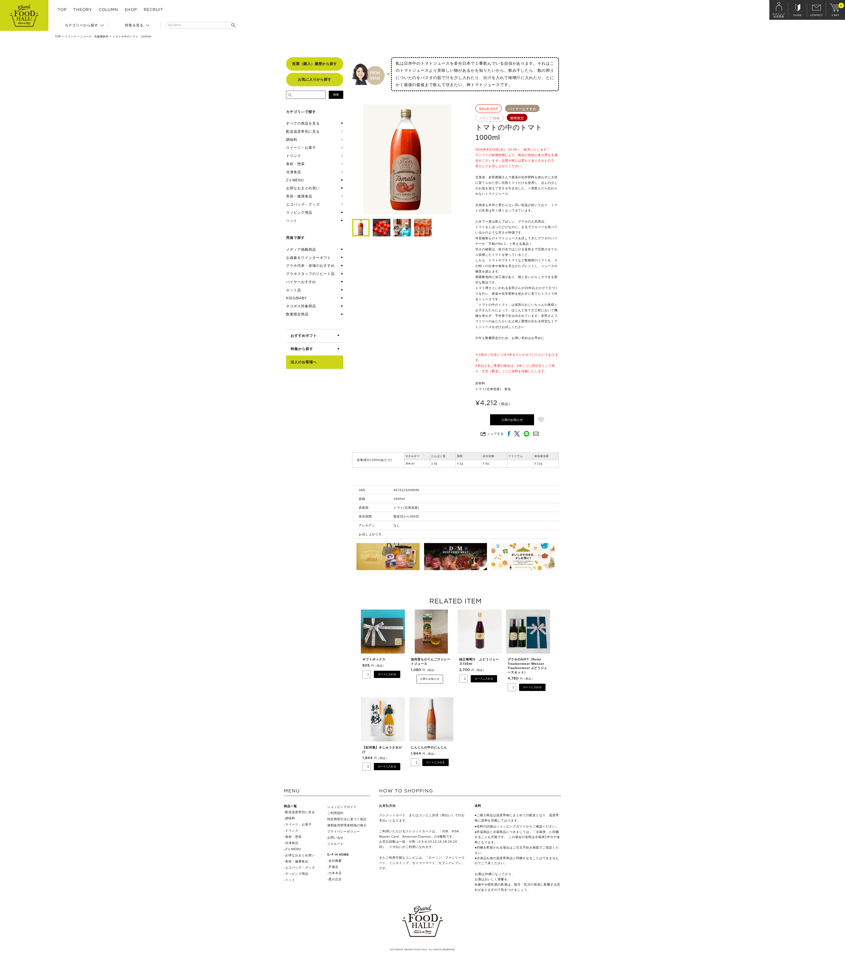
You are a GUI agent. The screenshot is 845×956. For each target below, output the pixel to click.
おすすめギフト (304, 335)
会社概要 (335, 860)
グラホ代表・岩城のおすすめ (310, 265)
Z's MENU (295, 180)
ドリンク (70, 36)
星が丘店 (335, 879)
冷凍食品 (293, 172)
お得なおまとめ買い (303, 188)
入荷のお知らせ (512, 420)
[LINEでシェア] (526, 434)
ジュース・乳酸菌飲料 (94, 36)
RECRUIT (153, 10)
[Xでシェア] (517, 434)
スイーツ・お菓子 (301, 147)
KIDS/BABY (296, 298)
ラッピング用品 (299, 212)
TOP (62, 10)
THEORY (82, 10)
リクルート (335, 843)
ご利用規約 (335, 813)
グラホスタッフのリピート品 (310, 274)
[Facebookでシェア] (509, 434)
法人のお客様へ (304, 362)
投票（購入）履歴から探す (314, 64)
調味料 (291, 140)
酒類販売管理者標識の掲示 (347, 825)
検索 (336, 94)
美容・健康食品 (299, 196)
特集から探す (302, 349)
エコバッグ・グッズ (303, 204)
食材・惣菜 (295, 164)
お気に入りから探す (315, 79)
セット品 (293, 290)
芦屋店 (333, 867)
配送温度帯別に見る (303, 131)
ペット (291, 221)
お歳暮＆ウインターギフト (308, 258)
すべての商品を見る (303, 123)
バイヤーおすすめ (301, 282)
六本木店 (335, 873)
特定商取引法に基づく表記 (347, 819)
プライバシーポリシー (343, 831)
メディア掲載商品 (301, 249)
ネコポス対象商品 (301, 306)
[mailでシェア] (536, 434)
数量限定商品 (297, 314)
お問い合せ (335, 837)
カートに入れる (387, 674)
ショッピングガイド (342, 807)
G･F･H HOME (338, 854)
